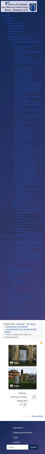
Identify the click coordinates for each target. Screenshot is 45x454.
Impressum (32, 242)
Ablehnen (20, 238)
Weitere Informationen (17, 242)
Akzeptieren (7, 238)
